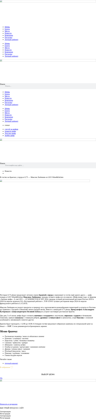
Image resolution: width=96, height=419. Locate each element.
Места (7, 31)
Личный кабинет (11, 40)
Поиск (2, 84)
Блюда (7, 29)
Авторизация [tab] (5, 412)
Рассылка (8, 37)
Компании (9, 35)
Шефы (7, 27)
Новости (8, 33)
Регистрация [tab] (5, 414)
